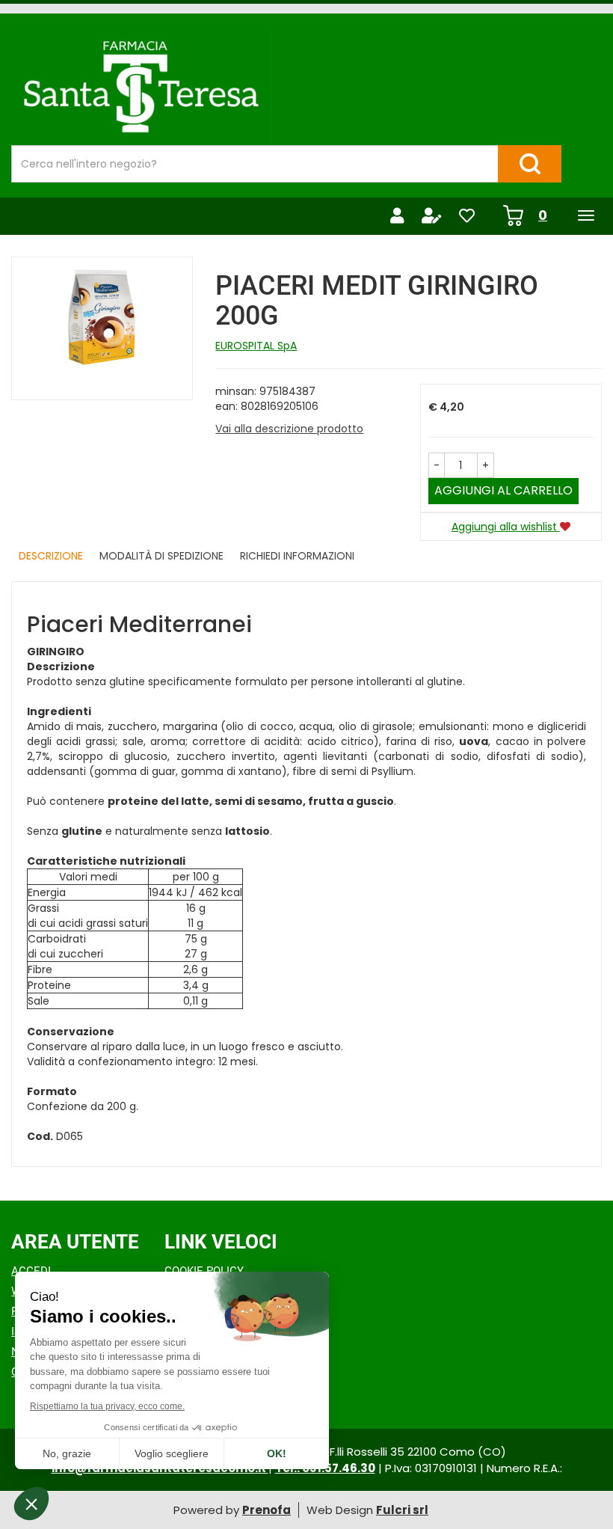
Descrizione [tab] (51, 555)
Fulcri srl (402, 1510)
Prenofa (266, 1510)
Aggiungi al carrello (503, 490)
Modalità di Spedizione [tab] (161, 555)
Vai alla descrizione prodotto (289, 428)
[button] (436, 465)
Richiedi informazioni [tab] (297, 555)
